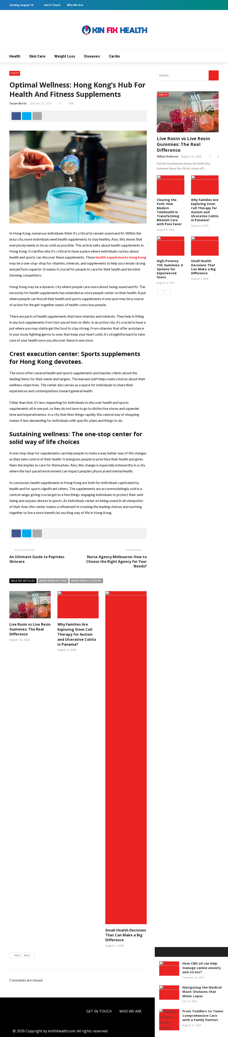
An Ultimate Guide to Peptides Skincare (36, 559)
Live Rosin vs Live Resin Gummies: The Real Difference (30, 629)
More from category (86, 581)
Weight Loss (64, 56)
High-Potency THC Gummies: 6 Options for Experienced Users (170, 269)
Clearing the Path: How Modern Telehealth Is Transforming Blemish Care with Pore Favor (169, 212)
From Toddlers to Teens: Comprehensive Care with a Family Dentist (203, 1015)
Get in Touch (52, 5)
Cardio (114, 56)
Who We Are (75, 5)
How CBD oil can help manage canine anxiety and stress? (201, 967)
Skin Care (37, 56)
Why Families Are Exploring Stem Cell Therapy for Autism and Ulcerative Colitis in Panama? (76, 634)
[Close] (160, 952)
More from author (53, 581)
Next (27, 955)
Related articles (23, 581)
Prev (17, 955)
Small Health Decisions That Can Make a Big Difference (125, 935)
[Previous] (160, 292)
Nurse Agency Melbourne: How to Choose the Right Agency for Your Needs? (116, 561)
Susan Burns (17, 103)
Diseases (92, 56)
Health (14, 56)
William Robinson (167, 156)
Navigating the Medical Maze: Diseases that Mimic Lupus (202, 991)
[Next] (167, 292)
